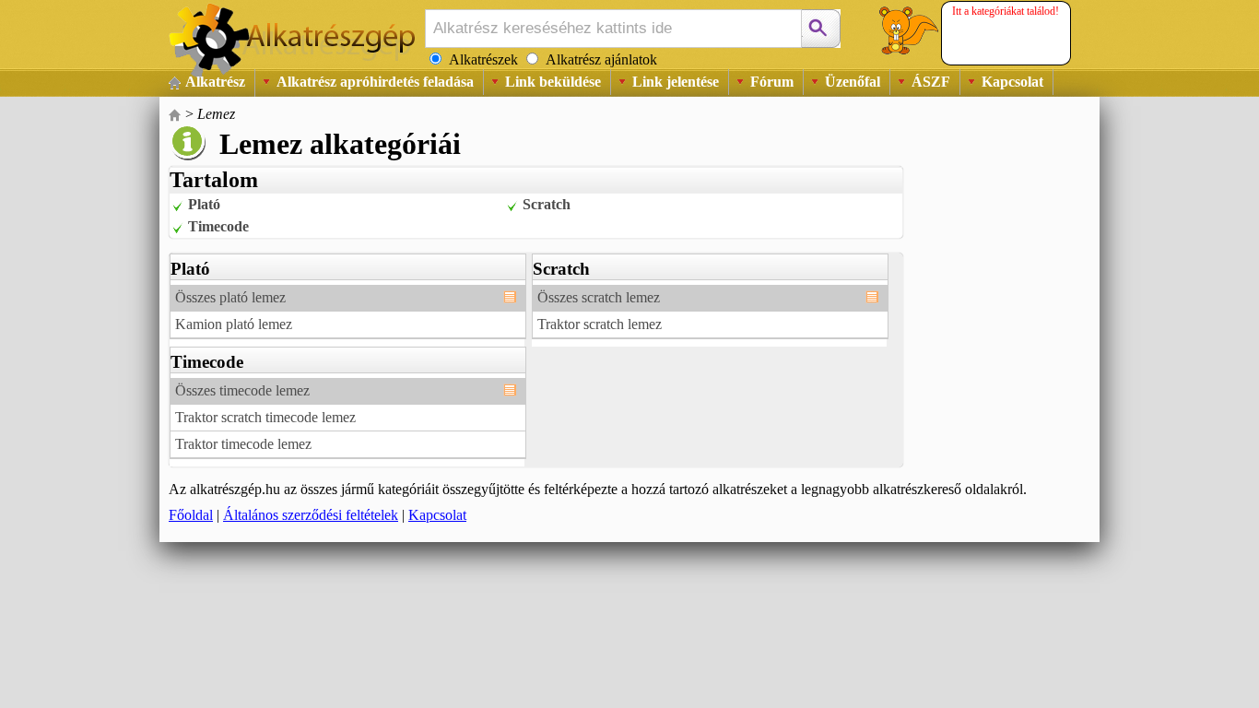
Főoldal (191, 515)
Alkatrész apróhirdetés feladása (375, 81)
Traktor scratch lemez (599, 324)
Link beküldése (553, 81)
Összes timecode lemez (242, 390)
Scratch (547, 204)
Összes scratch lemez (598, 297)
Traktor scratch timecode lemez (265, 417)
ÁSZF (931, 81)
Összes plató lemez (230, 297)
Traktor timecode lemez (243, 444)
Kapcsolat (1012, 81)
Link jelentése (675, 81)
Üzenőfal (852, 81)
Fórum (772, 81)
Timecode (218, 226)
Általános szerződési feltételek (310, 515)
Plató (204, 204)
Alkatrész (215, 81)
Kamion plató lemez (233, 324)
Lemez (216, 114)
